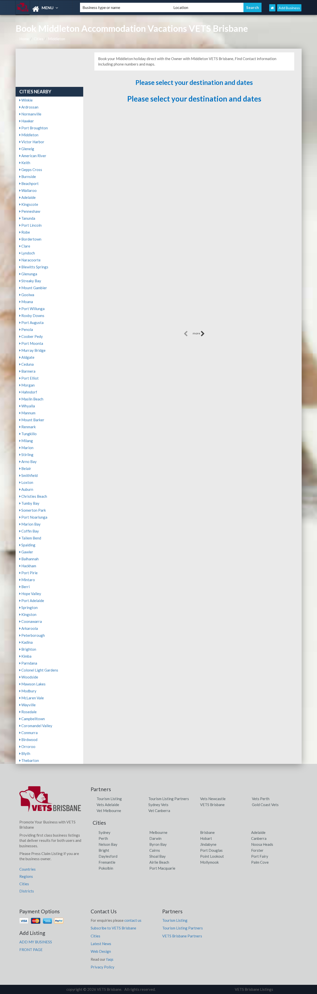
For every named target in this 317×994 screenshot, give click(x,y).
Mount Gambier (34, 287)
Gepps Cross (31, 169)
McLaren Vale (32, 698)
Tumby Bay (30, 503)
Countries (27, 869)
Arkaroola (29, 628)
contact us (132, 920)
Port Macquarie (162, 868)
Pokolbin (106, 868)
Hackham (28, 566)
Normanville (31, 114)
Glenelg (27, 148)
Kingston (28, 614)
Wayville (28, 705)
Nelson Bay (108, 844)
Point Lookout (212, 856)
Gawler (27, 552)
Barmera (28, 371)
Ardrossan (29, 107)
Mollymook (209, 862)
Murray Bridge (33, 350)
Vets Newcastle (213, 798)
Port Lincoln (31, 225)
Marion (27, 447)
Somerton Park (33, 510)
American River (33, 155)
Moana (27, 301)
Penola (27, 329)
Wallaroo (29, 190)
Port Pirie (29, 572)
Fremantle (107, 862)
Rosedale (29, 712)
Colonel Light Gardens (39, 670)
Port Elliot (30, 378)
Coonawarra (31, 621)
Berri (25, 586)
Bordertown (31, 239)
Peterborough (33, 635)
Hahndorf (29, 392)
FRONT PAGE (31, 949)
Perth (103, 838)
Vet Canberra (159, 810)
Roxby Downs (32, 315)
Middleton (56, 38)
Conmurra (29, 732)
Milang (27, 440)
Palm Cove (260, 862)
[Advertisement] (194, 295)
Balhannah (30, 559)
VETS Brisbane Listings (254, 989)
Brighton (28, 649)
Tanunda (28, 218)
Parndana (29, 663)
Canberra (258, 838)
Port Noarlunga (34, 517)
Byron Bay (158, 844)
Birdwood (29, 739)
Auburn (27, 489)
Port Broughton (34, 128)
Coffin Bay (30, 531)
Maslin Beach (32, 399)
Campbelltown (33, 718)
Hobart (206, 838)
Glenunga (29, 274)
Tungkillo (29, 433)
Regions (26, 876)
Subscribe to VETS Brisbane (113, 928)
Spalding (28, 545)
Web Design (101, 951)
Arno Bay (29, 461)
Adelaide (28, 197)
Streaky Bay (31, 281)
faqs (109, 959)
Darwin (155, 838)
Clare (25, 246)
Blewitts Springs (34, 267)
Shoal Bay (157, 856)
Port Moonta (32, 343)
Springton (29, 607)
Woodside (29, 677)
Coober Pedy (32, 336)
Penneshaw (30, 211)
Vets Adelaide (108, 804)
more (197, 333)
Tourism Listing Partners (168, 798)
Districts (26, 891)
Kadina (27, 642)
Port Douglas (211, 850)
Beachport (30, 183)
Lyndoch (28, 253)
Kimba (26, 656)
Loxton (27, 482)
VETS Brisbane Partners (182, 936)
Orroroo (28, 746)
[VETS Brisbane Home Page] (272, 7)
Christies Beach (34, 496)
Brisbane (207, 832)
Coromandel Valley (36, 725)
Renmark (28, 427)
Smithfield (29, 475)
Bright (104, 850)
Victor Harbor (32, 142)
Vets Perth (260, 798)
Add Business (289, 8)
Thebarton (30, 760)
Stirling (27, 454)
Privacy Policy (102, 967)
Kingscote (29, 204)
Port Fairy (259, 856)
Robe (25, 232)
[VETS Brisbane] (43, 9)
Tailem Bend (31, 538)
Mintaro (28, 579)
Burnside (28, 176)
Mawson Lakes (33, 684)
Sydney (104, 832)
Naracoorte (31, 260)
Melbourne (158, 832)
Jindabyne (208, 844)
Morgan (28, 385)
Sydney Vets (158, 804)
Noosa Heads (262, 844)
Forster (257, 850)
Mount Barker (32, 420)
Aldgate (27, 357)
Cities (38, 38)
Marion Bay (31, 524)
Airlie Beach (159, 862)
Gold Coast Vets (265, 804)
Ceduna (27, 364)
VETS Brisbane (212, 804)
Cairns (154, 850)
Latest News (101, 943)
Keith (25, 162)
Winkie (27, 100)
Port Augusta (32, 322)
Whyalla (28, 406)
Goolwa (27, 294)
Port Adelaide (32, 600)
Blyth (25, 753)
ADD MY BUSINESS (35, 942)
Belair (26, 468)
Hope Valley (31, 593)
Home (24, 38)
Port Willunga (33, 308)
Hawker (27, 121)
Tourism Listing (109, 798)
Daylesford (108, 856)
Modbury (28, 691)
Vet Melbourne (109, 810)
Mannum (28, 413)
